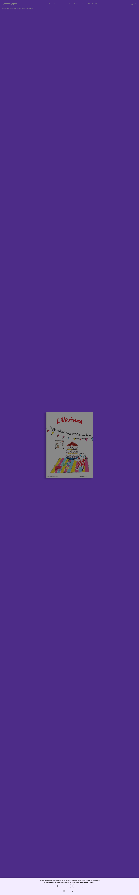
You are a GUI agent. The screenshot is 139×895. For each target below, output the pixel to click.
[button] (69, 891)
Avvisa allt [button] (78, 886)
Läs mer (92, 882)
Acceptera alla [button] (64, 886)
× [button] (137, 879)
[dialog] (69, 447)
